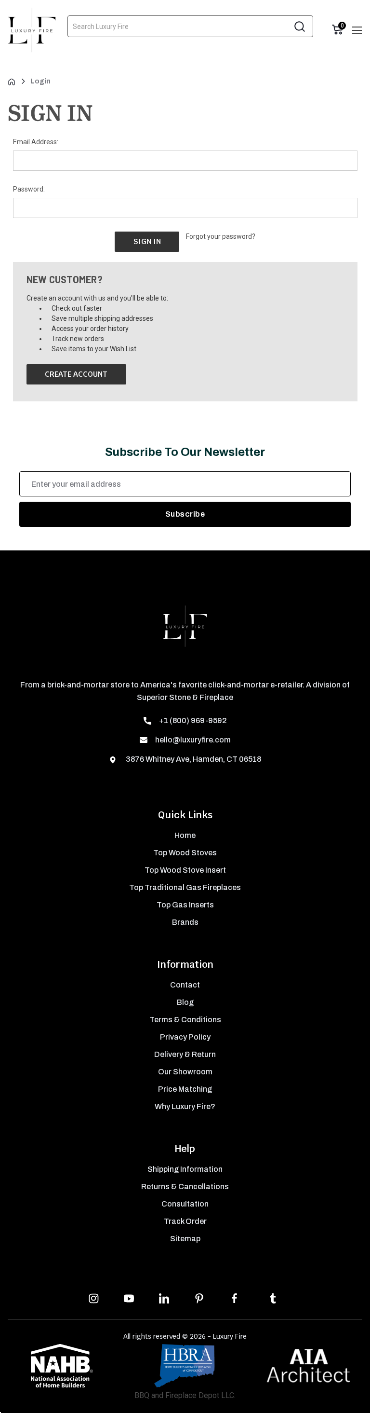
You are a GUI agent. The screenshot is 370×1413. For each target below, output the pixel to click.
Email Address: (35, 142)
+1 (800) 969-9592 (193, 720)
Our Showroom (185, 1072)
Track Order (185, 1221)
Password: (29, 189)
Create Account (76, 374)
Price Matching (185, 1089)
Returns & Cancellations (185, 1186)
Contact (185, 985)
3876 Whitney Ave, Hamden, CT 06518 (192, 759)
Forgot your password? (220, 236)
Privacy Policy (185, 1037)
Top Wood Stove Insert (185, 870)
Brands (185, 922)
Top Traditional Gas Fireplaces (185, 887)
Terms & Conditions (185, 1019)
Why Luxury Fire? (185, 1106)
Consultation (185, 1204)
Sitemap (185, 1239)
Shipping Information (185, 1169)
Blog (185, 1002)
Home (185, 835)
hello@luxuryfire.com (193, 740)
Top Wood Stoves (185, 853)
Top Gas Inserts (185, 905)
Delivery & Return (185, 1054)
